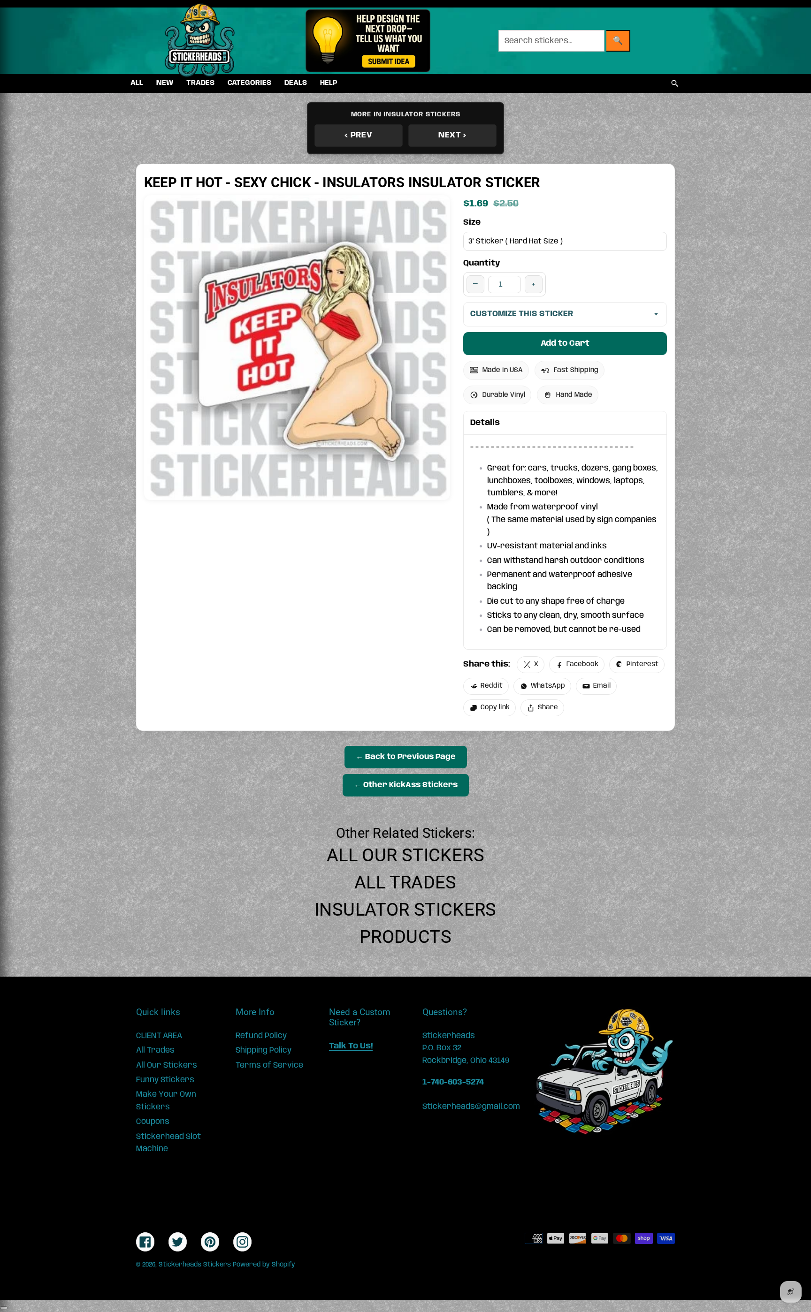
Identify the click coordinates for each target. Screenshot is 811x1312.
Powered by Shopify (264, 1264)
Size (472, 222)
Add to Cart (565, 343)
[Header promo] (368, 41)
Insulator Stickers (405, 909)
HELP (328, 83)
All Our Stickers (405, 855)
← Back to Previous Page (406, 757)
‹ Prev (358, 135)
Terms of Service (269, 1065)
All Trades (405, 882)
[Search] (675, 83)
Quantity (481, 263)
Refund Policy (261, 1035)
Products (405, 936)
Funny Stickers (165, 1080)
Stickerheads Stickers (195, 1264)
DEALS (295, 83)
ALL (136, 83)
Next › (452, 135)
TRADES (200, 83)
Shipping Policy (263, 1050)
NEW (164, 83)
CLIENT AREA (159, 1035)
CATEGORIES (249, 83)
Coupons (152, 1121)
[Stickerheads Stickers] (199, 40)
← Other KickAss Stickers (406, 785)
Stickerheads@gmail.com (471, 1106)
